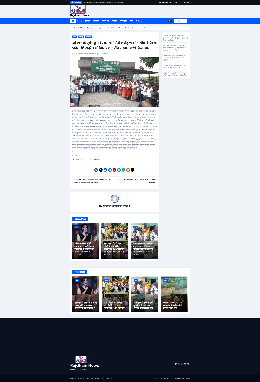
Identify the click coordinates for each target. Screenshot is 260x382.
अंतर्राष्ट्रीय (123, 21)
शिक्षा (131, 21)
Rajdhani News (79, 15)
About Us (155, 378)
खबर (74, 37)
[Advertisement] (90, 336)
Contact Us (179, 378)
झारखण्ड (87, 21)
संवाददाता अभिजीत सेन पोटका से (87, 54)
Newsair (98, 378)
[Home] (73, 21)
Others (139, 21)
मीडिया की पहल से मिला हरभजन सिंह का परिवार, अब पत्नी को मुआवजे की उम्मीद (175, 74)
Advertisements (167, 378)
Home (79, 21)
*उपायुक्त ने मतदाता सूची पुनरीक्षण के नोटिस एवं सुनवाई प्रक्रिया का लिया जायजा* (143, 247)
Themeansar (107, 378)
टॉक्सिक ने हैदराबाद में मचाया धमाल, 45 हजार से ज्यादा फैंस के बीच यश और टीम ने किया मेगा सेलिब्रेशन (84, 247)
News (188, 378)
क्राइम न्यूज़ (105, 21)
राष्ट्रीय (114, 21)
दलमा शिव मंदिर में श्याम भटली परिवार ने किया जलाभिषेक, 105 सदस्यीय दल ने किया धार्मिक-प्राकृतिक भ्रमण (114, 249)
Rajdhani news (82, 252)
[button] (189, 21)
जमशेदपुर (96, 21)
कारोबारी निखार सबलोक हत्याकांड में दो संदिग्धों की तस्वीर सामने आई (174, 66)
